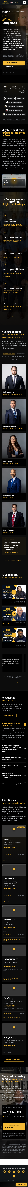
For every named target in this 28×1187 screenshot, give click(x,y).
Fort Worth (9, 878)
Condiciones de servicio (8, 1180)
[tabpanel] (14, 463)
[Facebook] (5, 1171)
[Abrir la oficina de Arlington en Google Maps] (14, 1029)
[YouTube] (23, 1171)
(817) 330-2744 (10, 888)
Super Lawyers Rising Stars (15, 102)
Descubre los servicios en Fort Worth (12, 900)
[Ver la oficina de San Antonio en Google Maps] (14, 950)
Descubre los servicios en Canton (12, 1018)
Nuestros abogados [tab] (9, 353)
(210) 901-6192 (10, 967)
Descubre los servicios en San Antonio (12, 979)
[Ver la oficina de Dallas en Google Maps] (14, 831)
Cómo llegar (20, 854)
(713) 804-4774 (10, 927)
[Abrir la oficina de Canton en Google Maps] (14, 990)
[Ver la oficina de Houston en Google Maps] (14, 911)
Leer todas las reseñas (14, 683)
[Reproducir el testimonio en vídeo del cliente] (14, 592)
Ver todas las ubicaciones (14, 1059)
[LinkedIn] (19, 1171)
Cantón (7, 998)
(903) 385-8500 (10, 1006)
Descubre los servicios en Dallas (12, 859)
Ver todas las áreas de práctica (14, 317)
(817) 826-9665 (10, 1045)
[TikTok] (14, 1176)
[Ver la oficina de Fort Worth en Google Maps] (14, 870)
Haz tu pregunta (9, 715)
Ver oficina (8, 854)
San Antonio (9, 959)
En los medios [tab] (14, 360)
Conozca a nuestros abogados (14, 560)
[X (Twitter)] (9, 1171)
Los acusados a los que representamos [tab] (14, 356)
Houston (7, 919)
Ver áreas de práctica (14, 62)
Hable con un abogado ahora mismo (14, 1126)
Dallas (6, 839)
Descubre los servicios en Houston (12, 940)
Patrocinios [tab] (21, 353)
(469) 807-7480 (9, 66)
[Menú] (24, 2)
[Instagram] (14, 1171)
